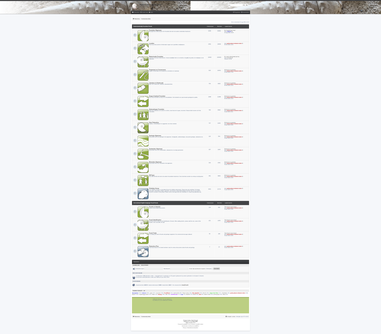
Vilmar (224, 294)
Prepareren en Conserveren (157, 69)
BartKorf (188, 294)
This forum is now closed (230, 206)
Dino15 (204, 293)
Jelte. (166, 294)
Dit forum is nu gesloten (230, 69)
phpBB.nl (197, 325)
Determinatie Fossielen (156, 56)
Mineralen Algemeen (155, 162)
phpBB (185, 324)
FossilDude (167, 293)
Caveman (229, 57)
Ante (200, 294)
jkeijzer (133, 294)
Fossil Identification (155, 220)
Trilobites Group (154, 188)
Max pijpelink (195, 293)
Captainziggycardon (144, 294)
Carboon (229, 31)
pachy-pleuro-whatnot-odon (234, 43)
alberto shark (207, 294)
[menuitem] (136, 12)
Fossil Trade (153, 233)
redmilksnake (174, 294)
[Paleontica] (135, 6)
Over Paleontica (154, 122)
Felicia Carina (185, 293)
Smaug (160, 294)
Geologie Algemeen (155, 135)
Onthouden (209, 268)
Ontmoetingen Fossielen (156, 109)
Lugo (181, 294)
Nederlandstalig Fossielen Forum (142, 26)
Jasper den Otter (213, 293)
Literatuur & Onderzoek (156, 83)
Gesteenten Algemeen (155, 149)
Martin (194, 294)
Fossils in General (154, 206)
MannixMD (195, 321)
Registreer (144, 265)
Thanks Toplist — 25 (139, 290)
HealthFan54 (185, 285)
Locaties (151, 43)
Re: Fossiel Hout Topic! (230, 30)
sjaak (151, 293)
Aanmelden (136, 265)
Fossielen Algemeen (155, 30)
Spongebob (135, 293)
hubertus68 (176, 293)
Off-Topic (152, 175)
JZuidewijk (224, 293)
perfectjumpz (216, 294)
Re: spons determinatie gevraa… (232, 56)
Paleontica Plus (154, 246)
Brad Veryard (194, 320)
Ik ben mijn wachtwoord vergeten (197, 268)
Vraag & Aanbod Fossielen (157, 96)
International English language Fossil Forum (145, 203)
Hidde (153, 294)
